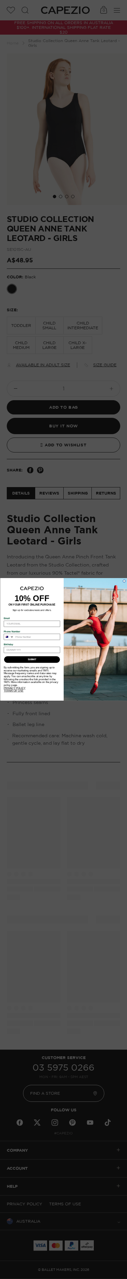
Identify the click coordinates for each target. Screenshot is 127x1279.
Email (7, 618)
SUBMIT (31, 660)
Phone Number (12, 631)
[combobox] (9, 637)
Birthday (8, 644)
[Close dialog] (124, 581)
